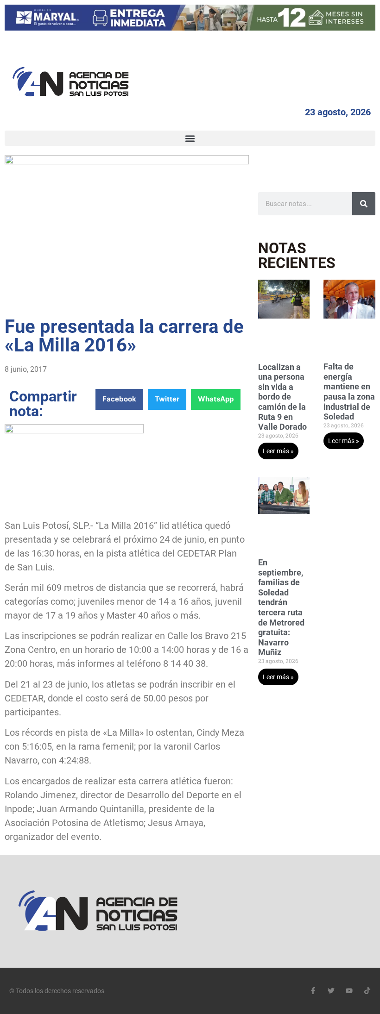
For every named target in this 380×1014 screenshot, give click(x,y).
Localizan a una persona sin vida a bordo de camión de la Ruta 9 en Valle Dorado (282, 397)
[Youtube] (349, 990)
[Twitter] (331, 990)
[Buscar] (363, 203)
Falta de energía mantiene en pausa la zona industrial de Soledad (349, 391)
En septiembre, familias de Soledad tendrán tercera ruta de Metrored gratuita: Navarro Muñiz (281, 607)
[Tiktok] (367, 990)
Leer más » (278, 451)
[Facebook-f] (313, 990)
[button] (190, 138)
